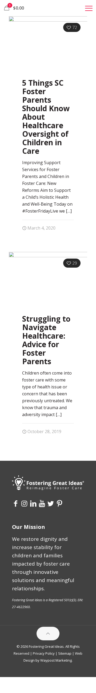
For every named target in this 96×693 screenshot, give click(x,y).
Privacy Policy (44, 653)
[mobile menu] (88, 8)
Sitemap (64, 653)
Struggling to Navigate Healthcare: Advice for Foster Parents (46, 340)
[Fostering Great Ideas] (48, 8)
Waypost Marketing (56, 660)
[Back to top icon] (48, 633)
